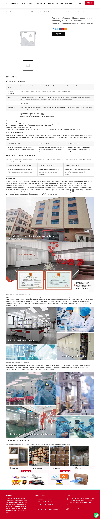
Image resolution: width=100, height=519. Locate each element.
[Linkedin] (59, 29)
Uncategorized (14, 11)
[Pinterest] (62, 29)
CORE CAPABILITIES (66, 4)
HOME (23, 4)
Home (7, 11)
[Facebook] (53, 29)
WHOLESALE (79, 4)
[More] (65, 29)
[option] (27, 38)
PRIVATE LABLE (53, 4)
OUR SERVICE (40, 4)
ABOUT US (30, 4)
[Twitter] (56, 29)
